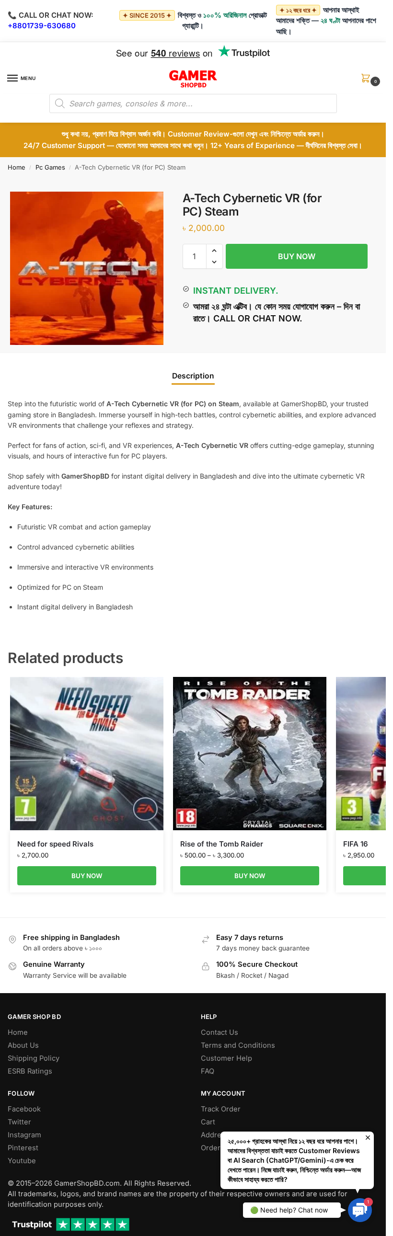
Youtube (22, 1160)
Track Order (221, 1109)
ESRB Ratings (30, 1071)
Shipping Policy (33, 1058)
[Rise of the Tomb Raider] (249, 753)
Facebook (24, 1109)
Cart (208, 1122)
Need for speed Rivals (55, 843)
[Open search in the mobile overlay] (193, 103)
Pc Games (50, 167)
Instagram (24, 1135)
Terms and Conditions (238, 1045)
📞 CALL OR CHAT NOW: (50, 15)
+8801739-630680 (42, 25)
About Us (23, 1045)
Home (16, 167)
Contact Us (219, 1032)
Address (215, 1135)
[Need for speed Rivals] (86, 753)
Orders (212, 1148)
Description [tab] (193, 375)
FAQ (207, 1071)
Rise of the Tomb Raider (221, 843)
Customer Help (226, 1058)
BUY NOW (296, 256)
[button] (368, 81)
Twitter (19, 1122)
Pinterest (23, 1148)
